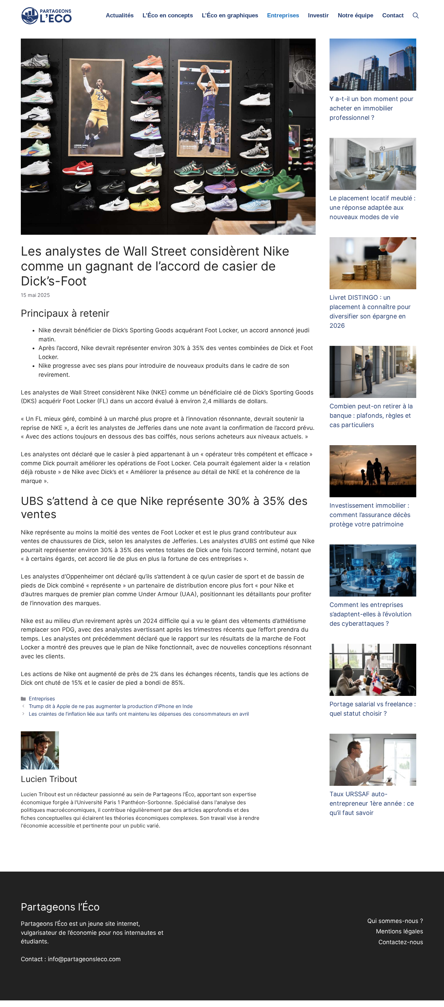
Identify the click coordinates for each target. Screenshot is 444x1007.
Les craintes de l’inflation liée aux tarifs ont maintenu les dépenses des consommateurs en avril (139, 714)
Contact (393, 15)
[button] (415, 15)
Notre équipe (355, 15)
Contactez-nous (400, 942)
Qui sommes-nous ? (395, 920)
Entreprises (283, 15)
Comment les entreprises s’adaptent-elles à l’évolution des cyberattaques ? (371, 614)
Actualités (120, 15)
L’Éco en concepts (168, 15)
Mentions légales (399, 931)
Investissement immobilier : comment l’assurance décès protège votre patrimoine (370, 515)
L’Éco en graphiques (230, 15)
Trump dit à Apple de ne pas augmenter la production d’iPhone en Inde (111, 706)
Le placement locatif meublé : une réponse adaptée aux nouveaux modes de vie (373, 207)
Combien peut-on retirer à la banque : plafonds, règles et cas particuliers (371, 415)
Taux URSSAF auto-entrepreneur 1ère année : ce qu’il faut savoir (372, 803)
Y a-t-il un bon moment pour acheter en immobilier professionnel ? (371, 108)
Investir (318, 15)
